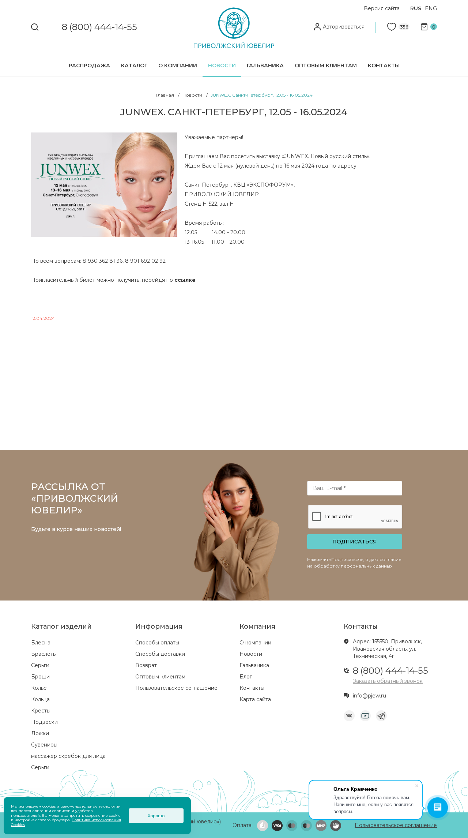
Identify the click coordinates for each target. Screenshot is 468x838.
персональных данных (366, 566)
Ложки (40, 733)
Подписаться (354, 541)
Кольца (40, 699)
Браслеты (44, 654)
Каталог (134, 65)
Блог (245, 676)
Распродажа (89, 65)
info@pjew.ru (369, 695)
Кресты (40, 710)
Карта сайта (255, 699)
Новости (222, 65)
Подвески (44, 722)
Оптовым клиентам (326, 65)
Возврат (146, 665)
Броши (40, 676)
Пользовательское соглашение (176, 688)
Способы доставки (160, 654)
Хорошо (156, 815)
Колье (39, 688)
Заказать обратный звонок (388, 681)
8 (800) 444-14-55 (99, 27)
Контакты (384, 65)
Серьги (40, 665)
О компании (177, 65)
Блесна (40, 642)
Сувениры (44, 744)
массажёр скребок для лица (68, 756)
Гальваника (265, 65)
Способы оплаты (157, 642)
